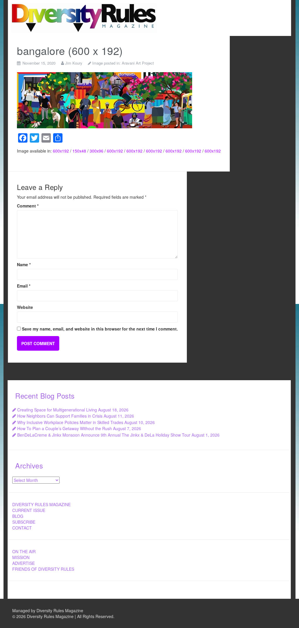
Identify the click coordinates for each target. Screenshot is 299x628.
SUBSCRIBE (23, 522)
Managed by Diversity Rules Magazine (47, 610)
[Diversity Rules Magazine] (84, 17)
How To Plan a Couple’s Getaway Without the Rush (64, 428)
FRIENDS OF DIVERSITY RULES (43, 569)
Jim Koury (73, 63)
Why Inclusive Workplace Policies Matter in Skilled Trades (70, 422)
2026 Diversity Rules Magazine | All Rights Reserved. (65, 616)
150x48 (79, 151)
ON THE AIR (24, 551)
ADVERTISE (23, 563)
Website (25, 307)
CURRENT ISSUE (28, 510)
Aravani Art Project (138, 63)
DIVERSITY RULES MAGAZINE (41, 504)
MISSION (20, 557)
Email (23, 286)
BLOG (17, 516)
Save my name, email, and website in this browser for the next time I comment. (100, 329)
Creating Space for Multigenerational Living (57, 410)
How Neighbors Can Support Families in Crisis (59, 416)
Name (24, 264)
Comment (28, 206)
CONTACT (22, 528)
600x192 (61, 151)
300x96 (96, 151)
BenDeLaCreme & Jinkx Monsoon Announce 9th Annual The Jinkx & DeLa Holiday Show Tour (103, 435)
